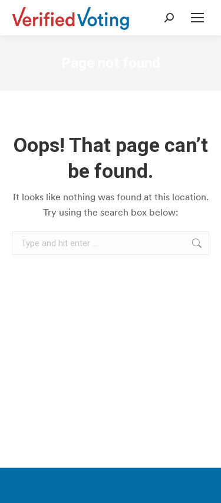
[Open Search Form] (169, 17)
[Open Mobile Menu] (197, 17)
